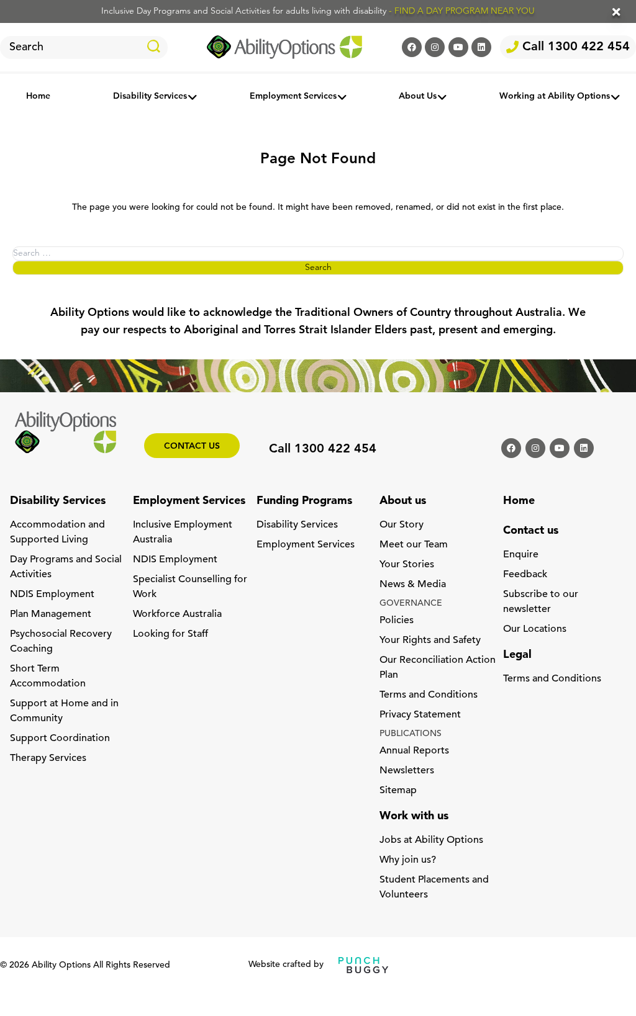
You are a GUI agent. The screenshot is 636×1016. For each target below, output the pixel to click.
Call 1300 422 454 (574, 47)
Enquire (520, 555)
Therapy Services (48, 758)
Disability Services (150, 96)
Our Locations (534, 629)
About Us (418, 96)
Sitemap (398, 791)
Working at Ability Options (554, 96)
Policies (396, 621)
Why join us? (407, 860)
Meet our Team (413, 545)
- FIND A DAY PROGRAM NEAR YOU (462, 11)
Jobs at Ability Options (431, 840)
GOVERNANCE (410, 603)
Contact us (192, 446)
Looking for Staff (170, 634)
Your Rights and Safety (430, 640)
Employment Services (293, 96)
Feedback (525, 575)
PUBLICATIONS (410, 734)
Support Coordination (60, 739)
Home (38, 96)
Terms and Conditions (428, 695)
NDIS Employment (52, 595)
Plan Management (50, 614)
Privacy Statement (420, 715)
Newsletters (406, 771)
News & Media (412, 585)
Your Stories (406, 565)
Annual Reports (414, 751)
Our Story (401, 525)
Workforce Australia (177, 614)
